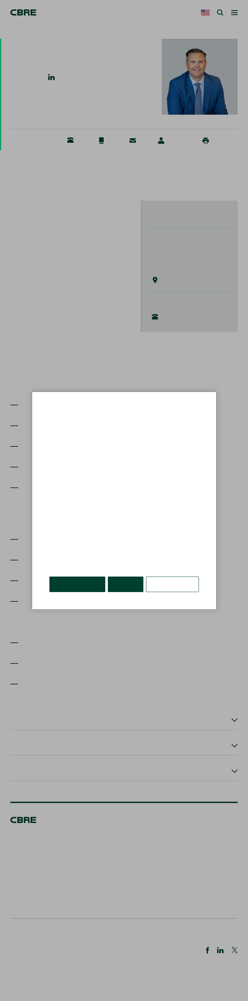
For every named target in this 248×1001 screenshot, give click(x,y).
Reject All (125, 584)
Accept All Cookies (77, 584)
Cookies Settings (172, 584)
